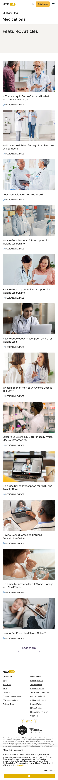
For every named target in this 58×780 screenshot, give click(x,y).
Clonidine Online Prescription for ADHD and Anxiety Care (27, 487)
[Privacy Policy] (15, 765)
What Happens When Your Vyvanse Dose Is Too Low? (27, 389)
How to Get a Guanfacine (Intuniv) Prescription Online (22, 536)
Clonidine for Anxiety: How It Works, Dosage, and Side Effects (28, 585)
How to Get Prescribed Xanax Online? (24, 633)
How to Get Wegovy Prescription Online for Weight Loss (27, 340)
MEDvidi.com (25, 738)
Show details (48, 770)
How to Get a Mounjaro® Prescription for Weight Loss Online (26, 242)
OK (29, 776)
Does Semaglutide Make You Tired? (23, 194)
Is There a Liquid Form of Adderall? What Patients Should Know (26, 98)
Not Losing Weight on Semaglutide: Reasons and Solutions (28, 147)
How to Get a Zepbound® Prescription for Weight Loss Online (26, 291)
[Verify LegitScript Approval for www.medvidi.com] (22, 734)
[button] (53, 4)
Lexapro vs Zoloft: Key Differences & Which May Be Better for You (28, 438)
